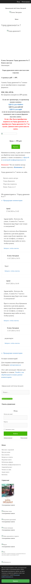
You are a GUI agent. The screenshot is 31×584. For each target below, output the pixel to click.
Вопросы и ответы (7, 457)
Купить (15, 147)
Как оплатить (6, 455)
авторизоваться (15, 365)
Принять (15, 581)
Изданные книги (6, 460)
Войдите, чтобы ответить (11, 248)
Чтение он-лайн (6, 470)
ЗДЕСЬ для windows (15, 104)
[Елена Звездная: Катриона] (8, 503)
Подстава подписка (10, 184)
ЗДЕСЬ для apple (15, 109)
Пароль (6, 422)
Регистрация (26, 2)
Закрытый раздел (7, 467)
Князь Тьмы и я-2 (9, 187)
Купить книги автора (10, 178)
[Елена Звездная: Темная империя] (7, 528)
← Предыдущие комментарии (11, 200)
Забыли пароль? (8, 438)
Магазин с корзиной (8, 450)
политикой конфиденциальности (14, 160)
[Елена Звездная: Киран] (4, 544)
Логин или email (8, 414)
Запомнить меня (9, 429)
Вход (18, 2)
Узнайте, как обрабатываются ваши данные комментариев (12, 374)
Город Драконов (9, 181)
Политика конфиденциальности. (11, 465)
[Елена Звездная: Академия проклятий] (9, 519)
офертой (26, 157)
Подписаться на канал (7, 399)
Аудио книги (5, 472)
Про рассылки (6, 452)
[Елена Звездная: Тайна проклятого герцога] (10, 536)
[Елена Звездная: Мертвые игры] (7, 511)
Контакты (18, 167)
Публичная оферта (7, 462)
